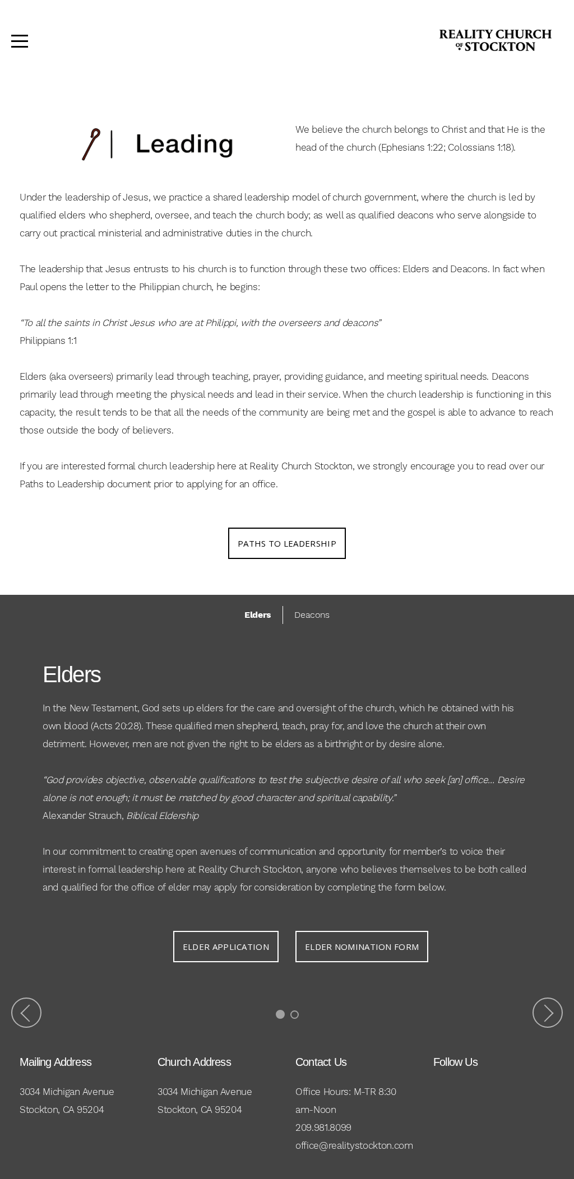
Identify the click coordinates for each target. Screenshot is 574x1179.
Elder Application (226, 946)
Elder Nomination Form (362, 946)
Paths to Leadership (287, 543)
